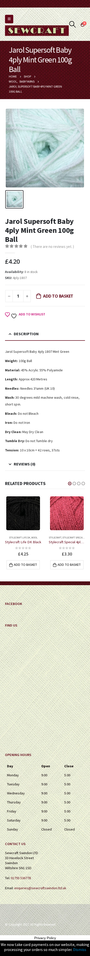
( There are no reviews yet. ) (52, 246)
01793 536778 (21, 878)
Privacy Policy (45, 938)
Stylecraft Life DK (19, 537)
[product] (23, 513)
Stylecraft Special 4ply (75, 537)
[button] (70, 484)
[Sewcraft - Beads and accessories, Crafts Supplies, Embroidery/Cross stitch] (37, 30)
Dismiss (79, 949)
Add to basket (58, 296)
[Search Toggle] (72, 24)
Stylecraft (55, 537)
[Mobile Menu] (9, 19)
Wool (34, 537)
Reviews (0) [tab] (25, 463)
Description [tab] (26, 333)
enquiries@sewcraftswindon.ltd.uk (40, 888)
